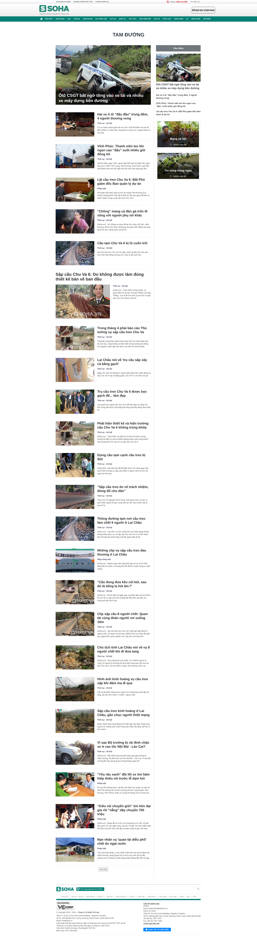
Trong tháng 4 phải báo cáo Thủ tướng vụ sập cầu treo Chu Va (122, 330)
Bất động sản (101, 19)
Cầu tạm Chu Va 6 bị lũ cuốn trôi (122, 243)
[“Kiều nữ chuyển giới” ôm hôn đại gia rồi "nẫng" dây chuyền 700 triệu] (75, 816)
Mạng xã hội (178, 139)
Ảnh (188, 896)
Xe (187, 19)
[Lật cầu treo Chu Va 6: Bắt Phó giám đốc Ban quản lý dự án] (75, 190)
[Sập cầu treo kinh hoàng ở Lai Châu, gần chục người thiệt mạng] (75, 721)
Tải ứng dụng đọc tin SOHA (91, 889)
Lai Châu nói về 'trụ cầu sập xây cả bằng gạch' (122, 362)
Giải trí (157, 19)
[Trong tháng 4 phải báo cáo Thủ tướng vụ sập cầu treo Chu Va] (75, 338)
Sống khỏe (178, 19)
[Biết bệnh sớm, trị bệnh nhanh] (203, 10)
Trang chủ (64, 896)
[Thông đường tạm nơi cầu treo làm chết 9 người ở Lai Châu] (75, 529)
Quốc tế (122, 19)
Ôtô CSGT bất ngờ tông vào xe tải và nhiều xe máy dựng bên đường (101, 98)
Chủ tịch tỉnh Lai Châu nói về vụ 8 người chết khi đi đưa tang (123, 649)
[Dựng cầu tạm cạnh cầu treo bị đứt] (75, 465)
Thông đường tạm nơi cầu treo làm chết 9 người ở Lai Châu (121, 520)
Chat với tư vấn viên (158, 930)
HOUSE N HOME (64, 2)
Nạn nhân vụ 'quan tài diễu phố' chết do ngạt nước (121, 841)
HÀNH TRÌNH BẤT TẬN (84, 2)
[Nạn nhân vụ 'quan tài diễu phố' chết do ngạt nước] (75, 849)
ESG (69, 19)
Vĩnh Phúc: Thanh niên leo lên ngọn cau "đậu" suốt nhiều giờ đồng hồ (121, 150)
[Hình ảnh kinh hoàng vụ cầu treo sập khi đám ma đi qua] (75, 689)
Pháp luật (167, 19)
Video (182, 896)
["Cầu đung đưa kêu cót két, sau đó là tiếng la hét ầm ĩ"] (75, 592)
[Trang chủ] (54, 10)
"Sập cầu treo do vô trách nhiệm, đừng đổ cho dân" (122, 489)
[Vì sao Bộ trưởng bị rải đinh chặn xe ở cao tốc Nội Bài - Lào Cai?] (75, 753)
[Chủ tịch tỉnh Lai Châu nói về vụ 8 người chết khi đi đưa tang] (75, 657)
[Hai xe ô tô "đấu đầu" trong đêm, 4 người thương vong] (75, 124)
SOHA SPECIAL (103, 2)
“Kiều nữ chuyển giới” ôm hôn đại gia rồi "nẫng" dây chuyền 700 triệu (124, 810)
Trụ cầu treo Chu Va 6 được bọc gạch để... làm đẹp (122, 393)
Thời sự (77, 19)
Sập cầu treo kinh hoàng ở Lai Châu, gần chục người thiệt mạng (123, 713)
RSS (194, 896)
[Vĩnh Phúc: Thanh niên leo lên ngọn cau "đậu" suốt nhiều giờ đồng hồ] (75, 156)
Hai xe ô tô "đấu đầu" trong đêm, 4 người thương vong (122, 116)
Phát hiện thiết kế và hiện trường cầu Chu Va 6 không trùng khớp (123, 425)
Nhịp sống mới (145, 19)
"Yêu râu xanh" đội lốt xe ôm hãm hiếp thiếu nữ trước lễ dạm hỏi (123, 776)
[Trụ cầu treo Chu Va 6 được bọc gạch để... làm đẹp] (75, 402)
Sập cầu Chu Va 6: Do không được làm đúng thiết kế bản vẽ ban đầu (100, 276)
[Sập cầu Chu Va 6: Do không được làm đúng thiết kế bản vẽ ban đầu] (83, 301)
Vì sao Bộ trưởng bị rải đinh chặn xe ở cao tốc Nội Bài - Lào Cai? (123, 744)
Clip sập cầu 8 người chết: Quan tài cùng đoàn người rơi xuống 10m (122, 618)
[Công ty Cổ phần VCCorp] (92, 906)
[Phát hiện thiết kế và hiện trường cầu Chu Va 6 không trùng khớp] (75, 433)
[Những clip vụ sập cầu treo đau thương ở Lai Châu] (75, 560)
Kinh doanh (88, 19)
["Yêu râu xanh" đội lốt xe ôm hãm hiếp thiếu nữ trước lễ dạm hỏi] (75, 784)
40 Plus (113, 19)
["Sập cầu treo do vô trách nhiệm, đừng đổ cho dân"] (75, 497)
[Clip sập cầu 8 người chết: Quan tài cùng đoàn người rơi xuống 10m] (75, 624)
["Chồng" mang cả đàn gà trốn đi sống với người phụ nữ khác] (75, 221)
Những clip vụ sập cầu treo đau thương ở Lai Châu (121, 552)
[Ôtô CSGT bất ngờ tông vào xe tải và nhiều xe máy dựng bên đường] (103, 75)
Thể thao (132, 19)
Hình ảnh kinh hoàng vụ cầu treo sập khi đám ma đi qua (122, 681)
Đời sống (207, 19)
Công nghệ (195, 19)
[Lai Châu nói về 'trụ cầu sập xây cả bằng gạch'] (75, 370)
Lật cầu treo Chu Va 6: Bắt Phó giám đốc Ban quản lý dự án (121, 181)
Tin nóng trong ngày (178, 170)
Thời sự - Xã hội (104, 123)
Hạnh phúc (60, 19)
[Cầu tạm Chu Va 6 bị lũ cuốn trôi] (75, 253)
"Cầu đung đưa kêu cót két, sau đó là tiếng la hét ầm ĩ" (121, 584)
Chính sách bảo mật (151, 923)
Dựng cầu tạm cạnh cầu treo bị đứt (121, 457)
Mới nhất (49, 19)
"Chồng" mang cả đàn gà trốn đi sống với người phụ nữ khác (122, 213)
